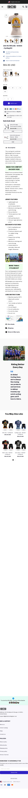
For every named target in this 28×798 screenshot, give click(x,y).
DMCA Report (16, 781)
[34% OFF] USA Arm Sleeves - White (15, 136)
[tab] (13, 459)
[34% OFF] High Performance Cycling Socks (15, 125)
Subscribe (14, 772)
